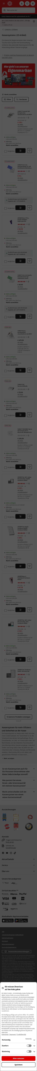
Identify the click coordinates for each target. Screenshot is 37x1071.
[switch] (29, 1045)
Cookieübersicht (21, 1034)
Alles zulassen (18, 1058)
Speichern (18, 1065)
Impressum (13, 1034)
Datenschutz (5, 1034)
